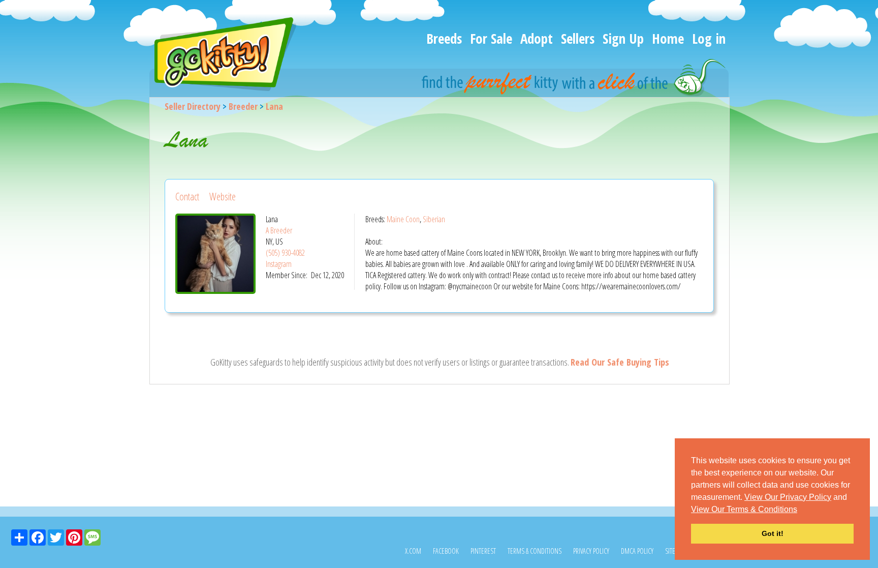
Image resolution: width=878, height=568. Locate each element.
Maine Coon (403, 219)
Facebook (446, 551)
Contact (187, 196)
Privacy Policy (591, 551)
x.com (413, 551)
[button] (800, 510)
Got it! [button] (772, 533)
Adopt (536, 38)
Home (668, 38)
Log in (709, 38)
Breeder (243, 106)
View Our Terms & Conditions (744, 509)
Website (222, 196)
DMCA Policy (637, 551)
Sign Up (623, 38)
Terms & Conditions (534, 551)
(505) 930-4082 (285, 252)
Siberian (434, 219)
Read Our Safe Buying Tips (620, 362)
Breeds (444, 38)
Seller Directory (193, 106)
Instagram (279, 264)
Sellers (577, 38)
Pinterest (483, 551)
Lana (274, 106)
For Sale (491, 38)
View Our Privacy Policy (787, 497)
